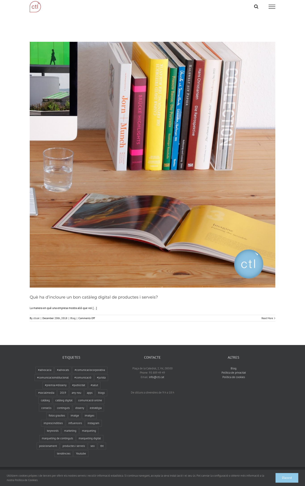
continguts (63, 408)
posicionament (48, 446)
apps (89, 393)
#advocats (63, 370)
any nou (76, 393)
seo (92, 446)
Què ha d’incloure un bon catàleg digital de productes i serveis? (94, 297)
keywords (52, 431)
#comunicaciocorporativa (90, 370)
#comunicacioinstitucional (53, 377)
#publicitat (78, 385)
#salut (94, 385)
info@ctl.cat (156, 377)
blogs (101, 393)
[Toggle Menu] (271, 7)
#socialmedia (46, 393)
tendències (63, 453)
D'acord (287, 478)
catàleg (45, 400)
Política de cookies (233, 377)
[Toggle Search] (256, 6)
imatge (75, 415)
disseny (79, 408)
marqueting (89, 431)
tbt (102, 446)
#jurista (101, 377)
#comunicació (82, 377)
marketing (70, 431)
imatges (89, 415)
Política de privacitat (233, 372)
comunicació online (90, 400)
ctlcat (36, 318)
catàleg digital (64, 400)
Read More (267, 318)
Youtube (81, 453)
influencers (75, 423)
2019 (63, 393)
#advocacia (44, 370)
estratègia (96, 408)
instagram (93, 423)
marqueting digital (90, 438)
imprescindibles (53, 423)
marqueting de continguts (57, 438)
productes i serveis (74, 446)
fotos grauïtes (57, 415)
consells (46, 408)
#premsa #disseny (56, 385)
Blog (72, 318)
